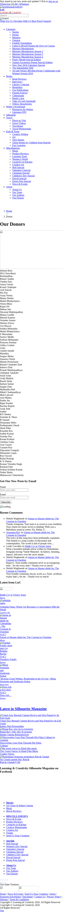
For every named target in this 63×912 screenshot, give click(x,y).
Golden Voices (7, 754)
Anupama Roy (13, 532)
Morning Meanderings (23, 48)
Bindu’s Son (18, 98)
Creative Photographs (16, 827)
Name (3, 487)
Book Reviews (19, 79)
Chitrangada (18, 95)
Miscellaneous (13, 148)
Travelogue (17, 126)
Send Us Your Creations (17, 835)
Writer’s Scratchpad (15, 106)
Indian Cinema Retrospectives (14, 734)
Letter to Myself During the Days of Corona (33, 46)
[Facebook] (0, 879)
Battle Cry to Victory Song (38, 546)
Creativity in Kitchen (22, 162)
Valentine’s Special (21, 170)
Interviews (17, 81)
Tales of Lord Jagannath (23, 101)
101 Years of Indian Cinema (19, 805)
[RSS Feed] (6, 879)
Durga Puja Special (21, 181)
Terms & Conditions (19, 899)
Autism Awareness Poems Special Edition (32, 62)
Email (3, 494)
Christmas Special (21, 173)
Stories (15, 32)
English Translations (22, 43)
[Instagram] (7, 879)
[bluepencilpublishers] (28, 891)
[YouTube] (2, 881)
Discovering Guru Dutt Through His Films (20, 743)
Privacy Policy (54, 896)
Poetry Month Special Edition (26, 59)
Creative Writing (20, 134)
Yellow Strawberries (22, 104)
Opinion (16, 40)
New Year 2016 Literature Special (28, 65)
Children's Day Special (17, 854)
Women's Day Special (16, 846)
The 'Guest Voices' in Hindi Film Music (19, 751)
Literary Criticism (20, 84)
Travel (9, 117)
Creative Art (18, 164)
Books (9, 76)
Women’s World (20, 159)
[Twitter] (1, 879)
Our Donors (18, 198)
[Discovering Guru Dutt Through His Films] (31, 740)
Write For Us (6, 21)
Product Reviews (20, 153)
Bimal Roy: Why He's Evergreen (16, 732)
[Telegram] (2, 879)
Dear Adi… (5, 695)
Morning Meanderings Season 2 (27, 51)
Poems (15, 34)
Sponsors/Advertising (10, 896)
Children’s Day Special (23, 175)
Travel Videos (19, 123)
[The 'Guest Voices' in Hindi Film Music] (18, 748)
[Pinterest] (5, 879)
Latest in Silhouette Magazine (23, 709)
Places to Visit (19, 120)
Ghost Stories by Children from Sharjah (31, 142)
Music (15, 151)
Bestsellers (17, 87)
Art (13, 137)
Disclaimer (27, 896)
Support (47, 21)
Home (3, 894)
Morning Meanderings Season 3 (27, 54)
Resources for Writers (22, 109)
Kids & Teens (12, 131)
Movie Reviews (13, 811)
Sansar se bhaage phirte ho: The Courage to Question (25, 637)
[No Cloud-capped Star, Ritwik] (24, 756)
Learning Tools (19, 156)
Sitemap (4, 899)
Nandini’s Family (8, 659)
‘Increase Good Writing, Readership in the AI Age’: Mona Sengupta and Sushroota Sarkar (28, 680)
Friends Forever (20, 93)
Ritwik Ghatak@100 (10, 762)
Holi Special (18, 167)
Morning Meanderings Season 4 (27, 57)
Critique (4, 745)
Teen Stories (18, 139)
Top (2, 910)
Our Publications (20, 90)
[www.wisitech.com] (9, 891)
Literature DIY (19, 112)
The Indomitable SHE (22, 68)
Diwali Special (19, 178)
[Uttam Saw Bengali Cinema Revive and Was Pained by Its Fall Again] (31, 718)
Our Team (17, 192)
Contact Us (40, 896)
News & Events (20, 184)
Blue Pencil (37, 21)
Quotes (9, 833)
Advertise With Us (22, 21)
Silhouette (11, 115)
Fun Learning (18, 145)
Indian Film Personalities (12, 726)
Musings (16, 37)
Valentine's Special (15, 849)
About (9, 186)
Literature (10, 29)
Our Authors (18, 195)
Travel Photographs (21, 128)
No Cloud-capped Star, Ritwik (14, 759)
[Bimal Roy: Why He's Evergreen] (16, 729)
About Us (17, 189)
